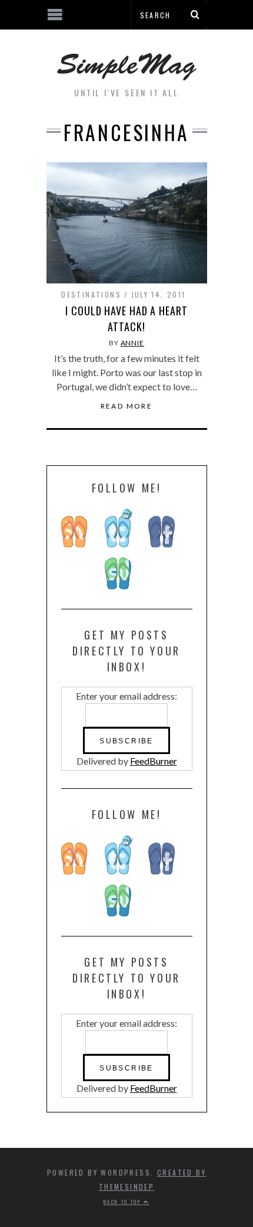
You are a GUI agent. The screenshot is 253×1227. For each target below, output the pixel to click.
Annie (133, 342)
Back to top (124, 1201)
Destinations (91, 294)
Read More (127, 406)
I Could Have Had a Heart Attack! (126, 318)
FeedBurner (153, 760)
